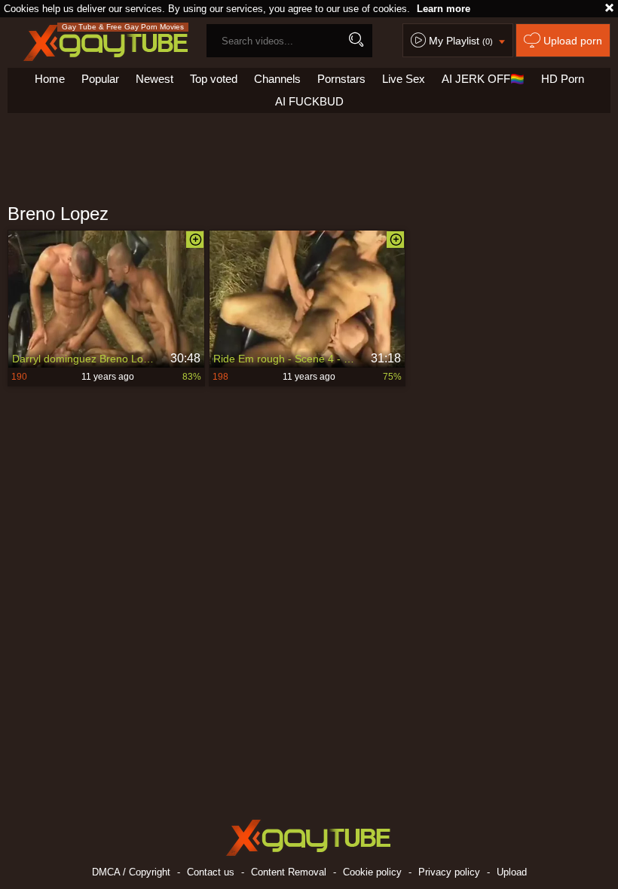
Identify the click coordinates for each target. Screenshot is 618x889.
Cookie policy (372, 872)
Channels (277, 78)
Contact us (210, 872)
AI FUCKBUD (309, 101)
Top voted (213, 78)
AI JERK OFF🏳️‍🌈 (483, 78)
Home (50, 78)
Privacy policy (449, 872)
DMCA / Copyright (131, 872)
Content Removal (288, 872)
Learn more (443, 8)
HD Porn (562, 78)
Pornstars (341, 78)
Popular (100, 78)
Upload (512, 872)
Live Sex (403, 78)
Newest (154, 78)
